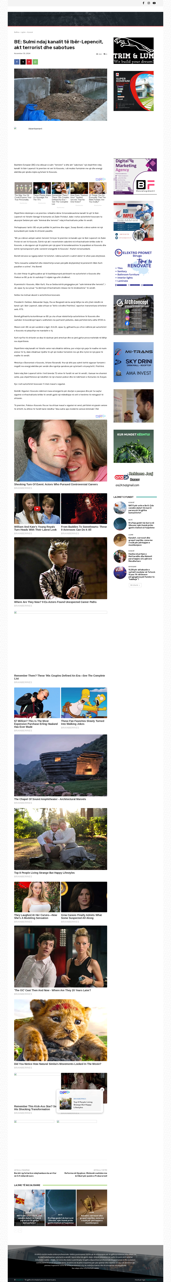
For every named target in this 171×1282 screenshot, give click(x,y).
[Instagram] (148, 3)
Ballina (16, 32)
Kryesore (132, 566)
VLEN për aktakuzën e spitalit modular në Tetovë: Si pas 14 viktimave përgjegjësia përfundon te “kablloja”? (142, 575)
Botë (60, 1215)
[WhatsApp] (35, 62)
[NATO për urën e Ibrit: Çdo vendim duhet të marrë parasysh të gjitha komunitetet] (29, 1208)
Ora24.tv (20, 1280)
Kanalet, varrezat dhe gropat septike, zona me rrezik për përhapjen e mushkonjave (92, 1219)
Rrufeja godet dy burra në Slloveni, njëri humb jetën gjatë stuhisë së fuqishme (61, 1220)
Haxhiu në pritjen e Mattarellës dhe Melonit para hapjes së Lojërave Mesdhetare (140, 557)
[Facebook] (143, 3)
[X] (23, 62)
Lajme (23, 32)
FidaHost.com (151, 1280)
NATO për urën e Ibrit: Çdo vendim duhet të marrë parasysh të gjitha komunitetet (29, 1219)
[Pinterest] (29, 62)
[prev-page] (16, 1230)
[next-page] (20, 1230)
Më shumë (134, 585)
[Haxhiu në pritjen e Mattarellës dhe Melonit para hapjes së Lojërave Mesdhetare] (120, 556)
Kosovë (30, 32)
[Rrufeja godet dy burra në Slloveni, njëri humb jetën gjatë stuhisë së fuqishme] (60, 1208)
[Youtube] (154, 3)
